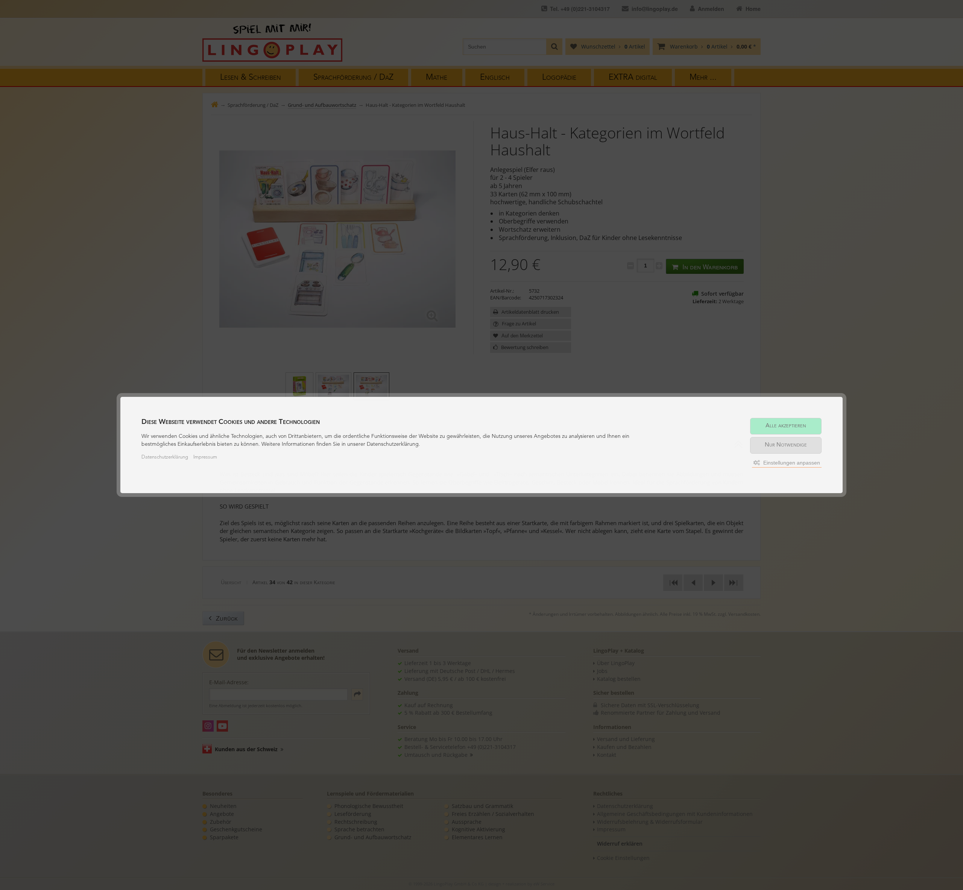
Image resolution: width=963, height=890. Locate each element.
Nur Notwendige (786, 445)
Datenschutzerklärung (164, 457)
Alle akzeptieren (786, 426)
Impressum (205, 457)
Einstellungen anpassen (791, 463)
